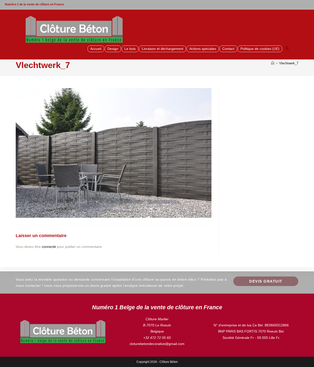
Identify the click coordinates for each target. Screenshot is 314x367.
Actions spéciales (202, 49)
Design (112, 49)
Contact (228, 49)
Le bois (130, 49)
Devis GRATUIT (265, 281)
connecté (49, 247)
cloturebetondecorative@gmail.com (157, 344)
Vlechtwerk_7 (288, 63)
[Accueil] (272, 63)
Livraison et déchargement (162, 49)
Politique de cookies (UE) (259, 49)
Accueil (95, 49)
